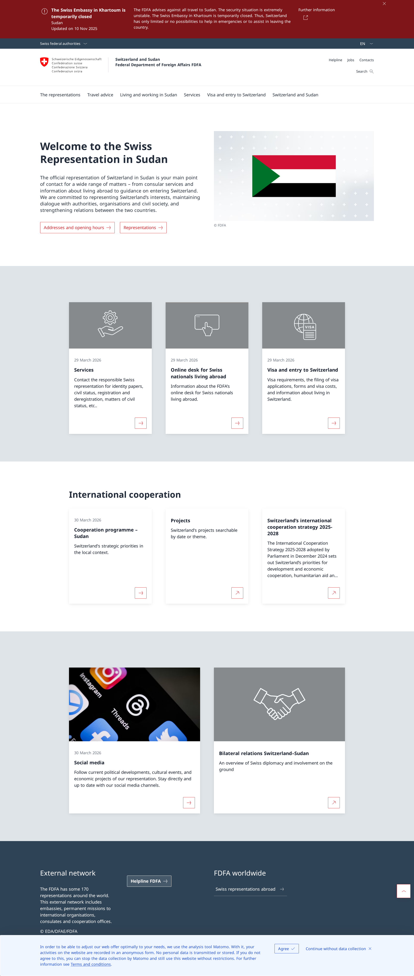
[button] (60, 94)
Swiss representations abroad (245, 889)
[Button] (304, 17)
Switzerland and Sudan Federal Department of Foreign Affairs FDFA (158, 62)
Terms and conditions (91, 964)
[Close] (384, 3)
